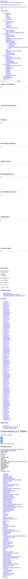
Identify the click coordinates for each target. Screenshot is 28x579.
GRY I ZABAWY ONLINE (9, 490)
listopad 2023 (6, 336)
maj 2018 (5, 410)
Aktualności (8, 14)
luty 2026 (5, 307)
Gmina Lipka (6, 425)
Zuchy (10, 48)
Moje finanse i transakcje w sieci (10, 518)
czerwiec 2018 (6, 408)
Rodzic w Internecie (7, 543)
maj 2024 (5, 329)
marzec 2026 (6, 306)
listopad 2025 (6, 311)
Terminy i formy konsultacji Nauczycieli (12, 556)
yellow (22, 461)
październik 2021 (7, 362)
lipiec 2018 (5, 407)
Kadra (4, 28)
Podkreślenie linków (5, 462)
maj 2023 (5, 341)
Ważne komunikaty (7, 562)
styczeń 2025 (6, 322)
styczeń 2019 (6, 400)
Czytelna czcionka (4, 457)
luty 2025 (5, 321)
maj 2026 (5, 304)
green (9, 461)
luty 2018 (5, 413)
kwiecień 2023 (6, 343)
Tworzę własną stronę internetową (10, 557)
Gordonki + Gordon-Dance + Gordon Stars (18, 47)
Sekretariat (8, 71)
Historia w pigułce (10, 21)
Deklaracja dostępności (8, 77)
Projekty (8, 16)
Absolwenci (8, 52)
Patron (7, 24)
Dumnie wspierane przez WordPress (8, 450)
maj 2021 (5, 368)
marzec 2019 (6, 397)
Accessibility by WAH (5, 471)
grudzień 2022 (6, 347)
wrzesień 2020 (6, 377)
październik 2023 (7, 338)
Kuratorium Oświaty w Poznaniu (10, 426)
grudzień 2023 (6, 335)
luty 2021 (5, 372)
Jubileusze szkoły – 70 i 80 (12, 27)
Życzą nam (8, 26)
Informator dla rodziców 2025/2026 (13, 58)
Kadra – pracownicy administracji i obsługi (15, 32)
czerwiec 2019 (6, 394)
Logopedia (8, 73)
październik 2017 (7, 418)
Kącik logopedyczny (7, 499)
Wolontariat (8, 39)
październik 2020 (7, 375)
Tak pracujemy (6, 64)
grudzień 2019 (6, 388)
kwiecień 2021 (6, 369)
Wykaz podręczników (10, 54)
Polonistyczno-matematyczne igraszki (11, 531)
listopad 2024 (6, 324)
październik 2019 (7, 390)
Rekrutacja (8, 59)
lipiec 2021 (5, 366)
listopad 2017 (6, 417)
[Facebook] (14, 437)
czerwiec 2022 (6, 354)
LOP (4, 516)
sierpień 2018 (6, 406)
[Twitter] (14, 440)
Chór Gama (11, 44)
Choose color (3, 460)
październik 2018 (7, 403)
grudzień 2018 (6, 401)
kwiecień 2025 (6, 318)
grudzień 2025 (6, 310)
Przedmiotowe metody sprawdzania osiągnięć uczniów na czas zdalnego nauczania (15, 536)
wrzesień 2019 (6, 391)
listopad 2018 (6, 402)
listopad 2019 (6, 389)
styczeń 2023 (6, 346)
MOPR (7, 37)
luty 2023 (5, 345)
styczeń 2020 (6, 386)
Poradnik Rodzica (7, 532)
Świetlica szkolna (9, 67)
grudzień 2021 (6, 360)
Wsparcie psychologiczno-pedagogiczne (14, 38)
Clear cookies (3, 464)
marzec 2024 (6, 332)
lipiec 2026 (5, 301)
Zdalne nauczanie (7, 574)
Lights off (3, 468)
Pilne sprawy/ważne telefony (9, 526)
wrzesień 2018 (6, 405)
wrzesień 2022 (6, 351)
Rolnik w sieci (6, 544)
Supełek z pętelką (12, 43)
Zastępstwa (5, 572)
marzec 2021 (6, 371)
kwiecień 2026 (6, 305)
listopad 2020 (6, 374)
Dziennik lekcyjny (10, 34)
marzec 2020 (6, 384)
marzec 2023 (6, 344)
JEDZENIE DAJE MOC (8, 496)
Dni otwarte (5, 487)
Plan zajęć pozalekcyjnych (9, 529)
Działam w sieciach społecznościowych (11, 488)
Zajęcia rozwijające (10, 42)
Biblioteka (8, 66)
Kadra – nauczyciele (10, 31)
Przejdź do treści (4, 1)
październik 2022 (7, 350)
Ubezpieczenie (9, 60)
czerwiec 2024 (6, 328)
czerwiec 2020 (6, 380)
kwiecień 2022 (6, 356)
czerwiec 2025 (6, 316)
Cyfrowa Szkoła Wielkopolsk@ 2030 (11, 484)
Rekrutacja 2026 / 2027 (8, 541)
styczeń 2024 (6, 334)
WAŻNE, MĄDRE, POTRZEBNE (13, 50)
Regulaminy (5, 540)
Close (2, 453)
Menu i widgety (4, 10)
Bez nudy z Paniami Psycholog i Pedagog (12, 479)
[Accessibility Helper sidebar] (4, 452)
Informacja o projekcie (8, 495)
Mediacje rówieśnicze (10, 41)
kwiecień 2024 (6, 330)
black (2, 461)
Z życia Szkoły (6, 13)
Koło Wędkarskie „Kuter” (8, 510)
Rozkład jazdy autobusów (8, 545)
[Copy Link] (14, 442)
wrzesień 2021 (6, 363)
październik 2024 (7, 325)
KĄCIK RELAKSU (7, 500)
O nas (4, 20)
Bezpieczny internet (10, 53)
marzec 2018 (6, 412)
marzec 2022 (6, 357)
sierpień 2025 (6, 315)
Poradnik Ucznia (6, 533)
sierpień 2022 (6, 352)
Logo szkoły (8, 22)
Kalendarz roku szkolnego (9, 505)
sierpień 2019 (6, 393)
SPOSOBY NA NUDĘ (8, 551)
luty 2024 (5, 333)
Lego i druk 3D (12, 45)
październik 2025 (7, 312)
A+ (3, 456)
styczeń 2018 (6, 414)
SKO (7, 49)
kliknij (7, 287)
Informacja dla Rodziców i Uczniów (11, 494)
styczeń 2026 (6, 308)
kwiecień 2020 (6, 383)
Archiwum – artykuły (8, 476)
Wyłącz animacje (4, 467)
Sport (7, 15)
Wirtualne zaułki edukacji (8, 565)
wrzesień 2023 (6, 339)
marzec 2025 (6, 319)
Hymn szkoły (9, 25)
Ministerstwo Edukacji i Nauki (9, 428)
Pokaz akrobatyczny (7, 293)
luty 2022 (5, 358)
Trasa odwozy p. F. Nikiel (6, 434)
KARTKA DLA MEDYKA (9, 507)
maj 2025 (5, 317)
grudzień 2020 (6, 373)
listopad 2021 (6, 361)
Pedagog (8, 70)
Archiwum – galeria (7, 477)
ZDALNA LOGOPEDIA (8, 573)
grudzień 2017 (6, 416)
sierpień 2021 (6, 364)
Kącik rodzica (6, 55)
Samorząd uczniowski (10, 36)
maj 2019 (5, 395)
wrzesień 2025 (6, 313)
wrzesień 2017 (6, 419)
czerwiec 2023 (6, 340)
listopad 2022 (6, 349)
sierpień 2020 (6, 378)
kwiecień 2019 (6, 396)
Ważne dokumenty (7, 76)
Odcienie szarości (4, 465)
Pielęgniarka (8, 69)
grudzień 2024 (6, 323)
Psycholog (8, 72)
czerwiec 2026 (6, 302)
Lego (4, 512)
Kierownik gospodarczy (11, 75)
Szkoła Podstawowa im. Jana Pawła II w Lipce (11, 4)
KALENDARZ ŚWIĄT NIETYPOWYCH (12, 506)
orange (18, 461)
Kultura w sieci (6, 511)
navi (26, 461)
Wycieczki (8, 17)
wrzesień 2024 (6, 327)
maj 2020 (5, 382)
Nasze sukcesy (9, 19)
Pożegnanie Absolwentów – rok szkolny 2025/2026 (14, 295)
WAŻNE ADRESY (10, 61)
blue (12, 461)
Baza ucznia (5, 33)
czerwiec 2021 (6, 367)
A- (1, 456)
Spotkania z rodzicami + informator (10, 552)
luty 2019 (5, 399)
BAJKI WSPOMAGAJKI (11, 63)
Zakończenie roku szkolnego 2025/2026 (12, 294)
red (15, 461)
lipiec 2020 (5, 379)
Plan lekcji (5, 527)
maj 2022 (5, 355)
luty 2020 (5, 385)
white (6, 461)
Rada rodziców (9, 56)
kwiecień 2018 (6, 411)
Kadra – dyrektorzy (10, 30)
